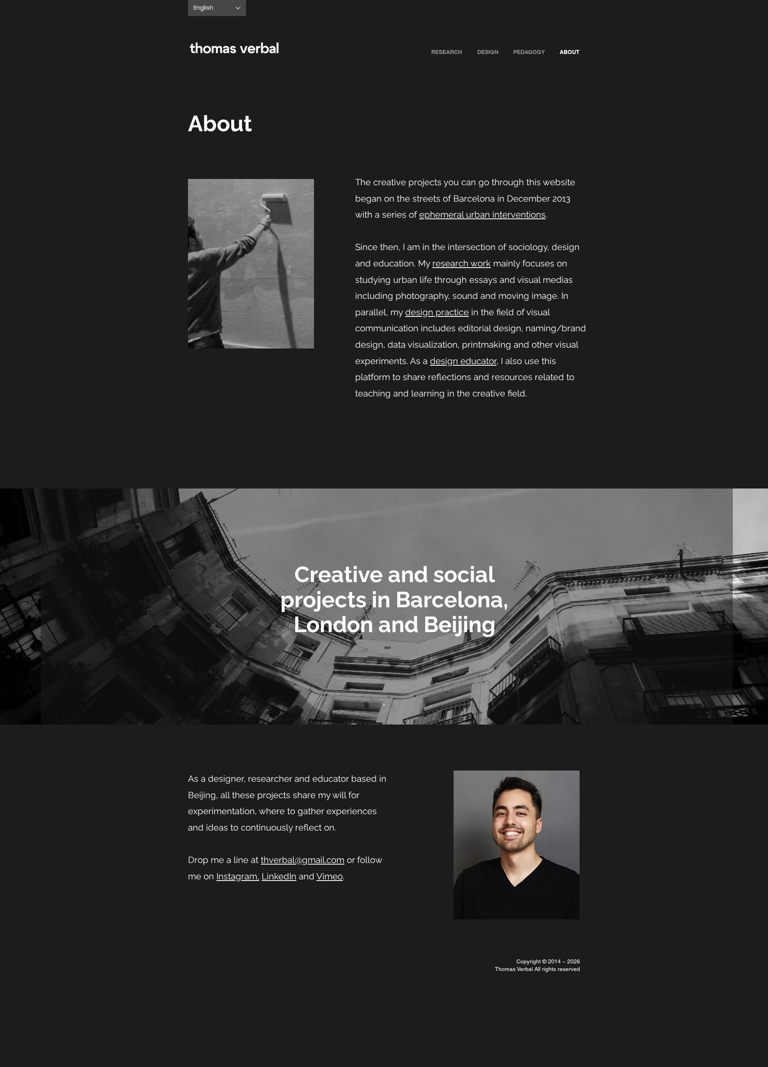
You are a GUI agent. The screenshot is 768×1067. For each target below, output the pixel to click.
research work (461, 263)
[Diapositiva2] (384, 704)
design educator (463, 361)
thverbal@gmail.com (302, 860)
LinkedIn (279, 876)
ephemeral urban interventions (482, 214)
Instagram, (237, 876)
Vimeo (329, 876)
